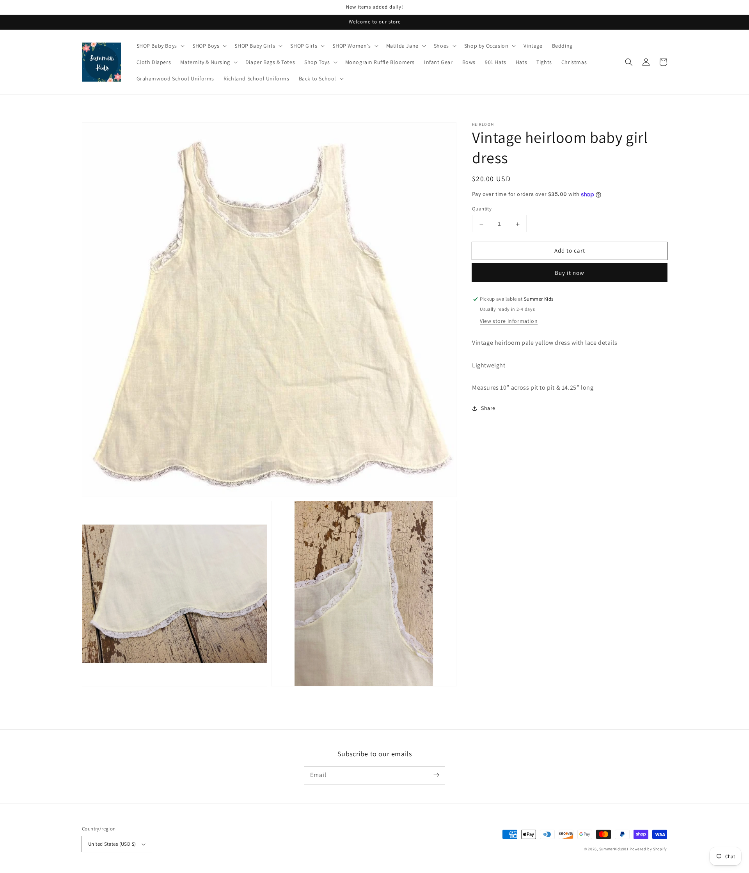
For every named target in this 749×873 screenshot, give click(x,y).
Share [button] (488, 408)
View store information (509, 321)
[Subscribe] (436, 775)
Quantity (482, 209)
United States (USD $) (112, 844)
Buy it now (569, 273)
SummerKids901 (614, 849)
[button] (628, 62)
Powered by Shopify (648, 849)
